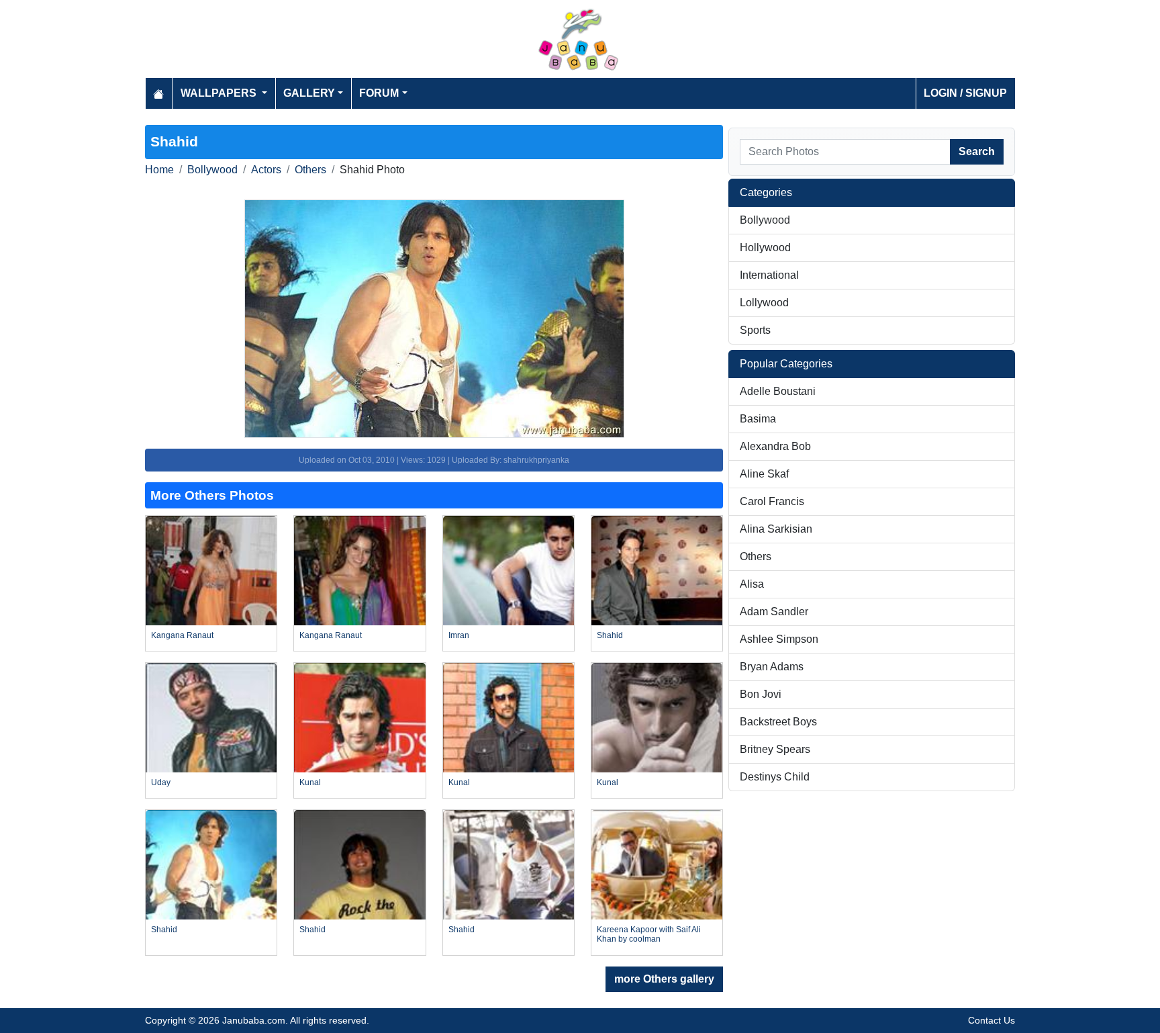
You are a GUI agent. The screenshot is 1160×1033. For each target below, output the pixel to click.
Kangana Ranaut (182, 635)
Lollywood (764, 302)
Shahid (610, 635)
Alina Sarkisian (776, 529)
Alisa (752, 584)
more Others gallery (664, 979)
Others (310, 169)
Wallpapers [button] (220, 93)
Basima (758, 418)
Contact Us (991, 1020)
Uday (161, 782)
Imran (458, 635)
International (769, 275)
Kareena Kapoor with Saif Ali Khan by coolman (649, 934)
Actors (266, 169)
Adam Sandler (774, 611)
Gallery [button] (309, 93)
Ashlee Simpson (779, 639)
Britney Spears (775, 749)
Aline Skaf (764, 474)
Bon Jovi (760, 694)
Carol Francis (772, 501)
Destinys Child (775, 776)
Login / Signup (965, 93)
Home (159, 169)
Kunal (310, 782)
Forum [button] (379, 93)
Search (977, 151)
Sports (755, 330)
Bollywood (212, 169)
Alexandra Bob (775, 446)
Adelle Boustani (778, 391)
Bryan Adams (772, 666)
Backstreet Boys (778, 721)
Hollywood (765, 247)
